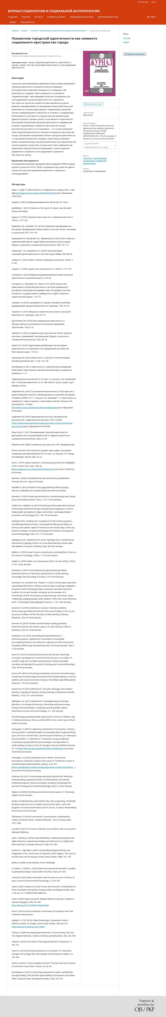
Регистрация (143, 2)
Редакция (26, 17)
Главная (15, 30)
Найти (153, 17)
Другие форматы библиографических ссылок (96, 145)
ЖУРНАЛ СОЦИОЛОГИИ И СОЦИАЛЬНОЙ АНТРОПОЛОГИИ (54, 11)
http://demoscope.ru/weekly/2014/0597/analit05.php (34, 407)
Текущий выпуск (27, 22)
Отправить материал (134, 54)
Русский (126, 38)
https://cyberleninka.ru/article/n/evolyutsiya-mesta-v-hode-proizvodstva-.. (43, 767)
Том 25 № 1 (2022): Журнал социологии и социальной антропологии (58, 30)
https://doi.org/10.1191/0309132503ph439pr (30, 905)
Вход (153, 2)
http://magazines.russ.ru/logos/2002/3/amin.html (34, 193)
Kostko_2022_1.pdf (94, 104)
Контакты (38, 17)
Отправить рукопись (56, 17)
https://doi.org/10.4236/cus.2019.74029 (28, 926)
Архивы (13, 22)
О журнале (12, 17)
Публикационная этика (108, 17)
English (126, 42)
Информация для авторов (81, 17)
